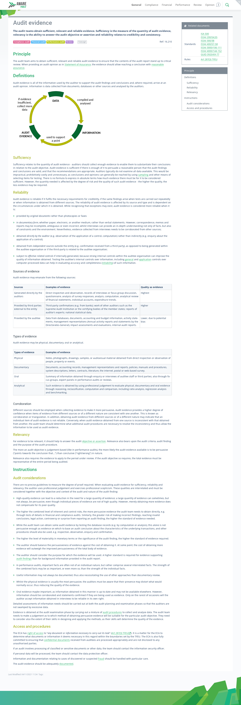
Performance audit (55, 42)
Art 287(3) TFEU (120, 633)
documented (66, 663)
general (129, 259)
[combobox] (226, 5)
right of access (35, 633)
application (145, 259)
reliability (107, 262)
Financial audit (38, 42)
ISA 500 (205, 33)
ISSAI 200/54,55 (209, 37)
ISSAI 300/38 (207, 40)
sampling (143, 174)
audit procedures (112, 612)
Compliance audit (22, 42)
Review (69, 42)
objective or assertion (94, 441)
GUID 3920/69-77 (210, 54)
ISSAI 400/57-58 (209, 44)
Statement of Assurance (78, 64)
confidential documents (57, 639)
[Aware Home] (17, 5)
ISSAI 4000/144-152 (211, 51)
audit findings (24, 558)
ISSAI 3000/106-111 (211, 47)
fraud (101, 658)
